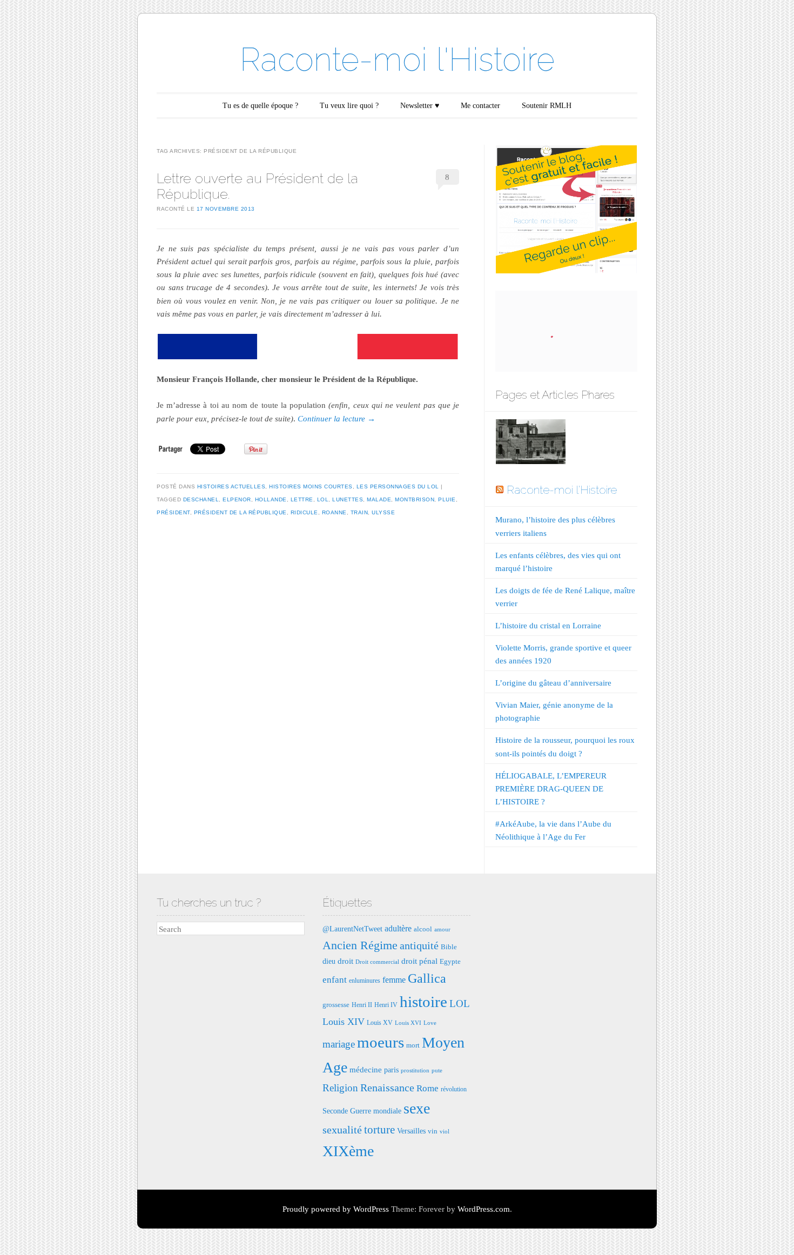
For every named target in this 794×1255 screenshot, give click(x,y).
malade (379, 499)
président (173, 512)
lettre (302, 499)
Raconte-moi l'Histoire (397, 59)
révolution (454, 1089)
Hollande (271, 499)
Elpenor (237, 499)
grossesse (335, 1005)
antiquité (419, 945)
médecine (365, 1069)
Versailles (411, 1130)
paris (391, 1069)
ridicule (304, 512)
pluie (447, 499)
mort (413, 1045)
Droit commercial (377, 962)
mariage (338, 1044)
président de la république (240, 512)
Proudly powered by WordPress (335, 1209)
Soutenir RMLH (546, 106)
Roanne (334, 512)
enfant (334, 980)
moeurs (380, 1042)
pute (437, 1070)
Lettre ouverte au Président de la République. (257, 186)
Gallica (427, 978)
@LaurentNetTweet (352, 928)
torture (379, 1129)
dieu (328, 961)
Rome (427, 1088)
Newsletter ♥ (419, 106)
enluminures (364, 980)
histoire (423, 1001)
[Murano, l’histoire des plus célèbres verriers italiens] (530, 444)
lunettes (347, 499)
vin (433, 1131)
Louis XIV (343, 1021)
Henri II (362, 1005)
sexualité (342, 1130)
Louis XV (380, 1022)
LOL (323, 499)
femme (394, 979)
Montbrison (414, 499)
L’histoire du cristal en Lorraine (548, 625)
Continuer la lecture (336, 418)
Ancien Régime (360, 945)
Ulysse (383, 512)
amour (442, 929)
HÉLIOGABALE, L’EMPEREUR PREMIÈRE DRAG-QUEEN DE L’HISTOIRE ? (551, 788)
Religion (340, 1087)
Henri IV (386, 1005)
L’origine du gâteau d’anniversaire (553, 683)
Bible (449, 947)
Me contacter (480, 106)
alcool (423, 929)
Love (429, 1023)
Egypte (450, 961)
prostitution (415, 1070)
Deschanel (201, 499)
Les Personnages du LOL (397, 486)
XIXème (348, 1151)
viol (444, 1132)
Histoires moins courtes (311, 486)
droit (345, 960)
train (359, 512)
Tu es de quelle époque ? (260, 106)
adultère (398, 928)
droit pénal (419, 960)
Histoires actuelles (231, 486)
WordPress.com (483, 1209)
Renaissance (387, 1087)
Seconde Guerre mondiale (361, 1110)
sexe (416, 1108)
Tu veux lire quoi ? (349, 106)
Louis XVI (408, 1023)
